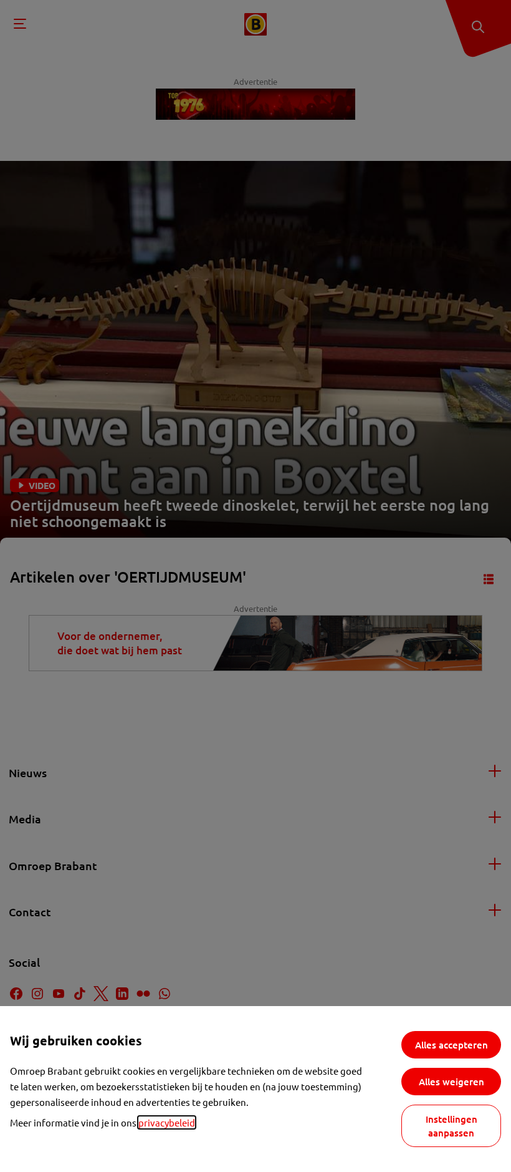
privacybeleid (166, 1122)
